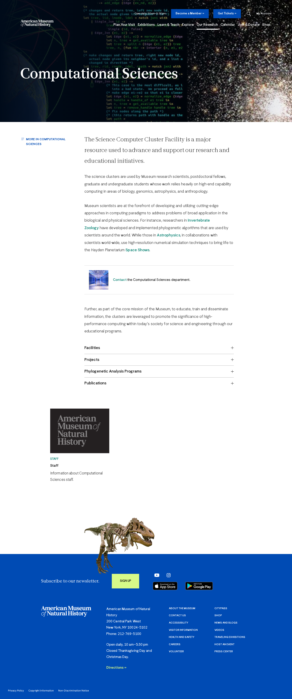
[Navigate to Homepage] (37, 23)
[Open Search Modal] (248, 13)
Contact (120, 280)
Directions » (116, 667)
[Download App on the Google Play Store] (199, 586)
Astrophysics (168, 235)
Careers (174, 644)
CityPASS (220, 608)
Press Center (223, 651)
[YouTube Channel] (156, 575)
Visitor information (183, 630)
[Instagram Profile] (167, 575)
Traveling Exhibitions (229, 637)
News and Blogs (225, 622)
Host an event (224, 644)
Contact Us (177, 615)
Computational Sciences (99, 74)
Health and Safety (181, 637)
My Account (263, 13)
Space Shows (137, 250)
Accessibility (178, 622)
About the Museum (182, 608)
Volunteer (176, 651)
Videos (219, 630)
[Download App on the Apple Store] (165, 586)
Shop (218, 615)
